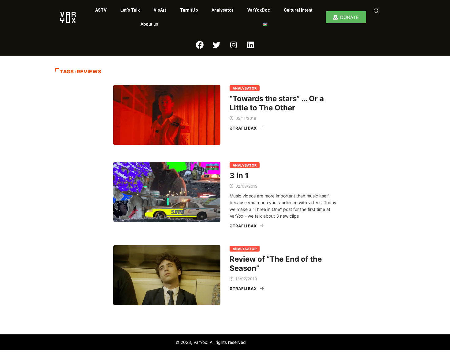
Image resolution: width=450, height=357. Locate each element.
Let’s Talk (130, 10)
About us (149, 24)
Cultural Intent (298, 10)
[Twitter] (216, 45)
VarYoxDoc (258, 10)
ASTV (101, 10)
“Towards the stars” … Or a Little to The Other (277, 103)
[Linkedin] (250, 45)
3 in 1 (239, 175)
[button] (375, 11)
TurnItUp (189, 10)
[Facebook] (200, 45)
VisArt (160, 10)
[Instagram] (233, 45)
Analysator (223, 10)
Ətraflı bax (243, 128)
